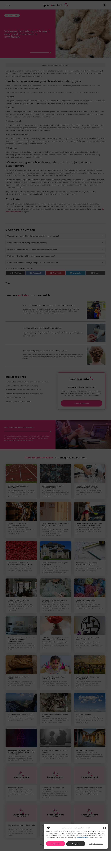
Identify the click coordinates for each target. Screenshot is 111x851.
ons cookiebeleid (82, 837)
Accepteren (55, 844)
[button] (104, 828)
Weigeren (75, 844)
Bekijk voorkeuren (96, 844)
